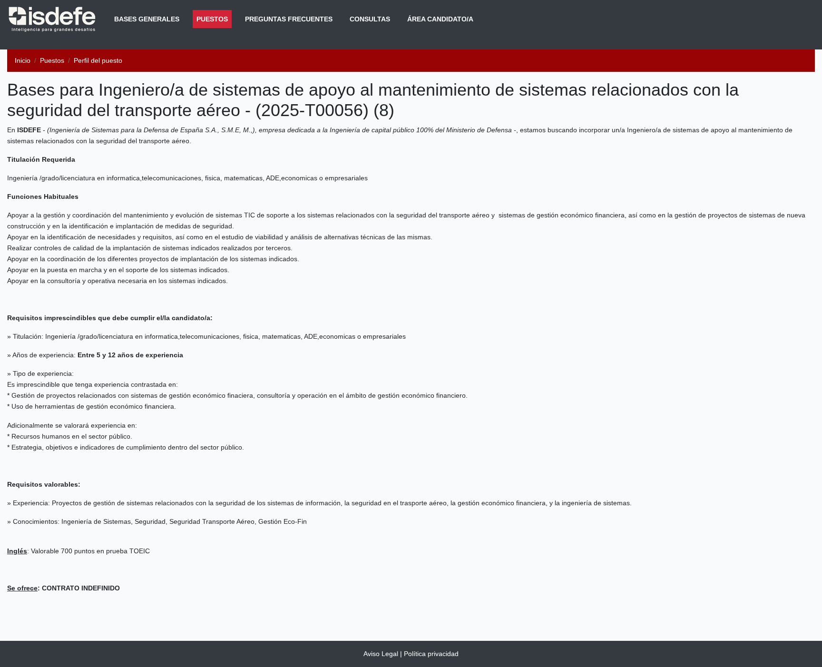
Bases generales (146, 19)
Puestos (214, 19)
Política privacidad (431, 653)
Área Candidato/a (440, 19)
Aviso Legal (380, 653)
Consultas (370, 19)
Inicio (22, 60)
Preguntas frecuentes (289, 19)
